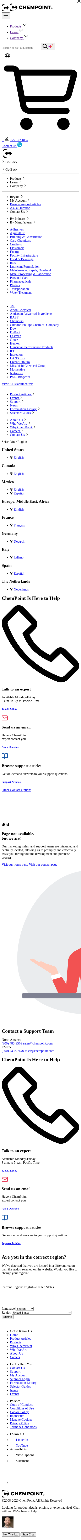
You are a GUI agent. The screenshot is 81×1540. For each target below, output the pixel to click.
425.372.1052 (19, 140)
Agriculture (17, 233)
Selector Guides (20, 1386)
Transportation (19, 289)
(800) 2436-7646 (13, 1051)
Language (8, 1308)
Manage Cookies (21, 1419)
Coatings (16, 244)
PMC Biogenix (20, 377)
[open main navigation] (6, 15)
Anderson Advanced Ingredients (31, 313)
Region (6, 1312)
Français (19, 525)
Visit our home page (15, 864)
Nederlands (21, 589)
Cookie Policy (19, 1412)
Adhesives (17, 229)
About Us (16, 1353)
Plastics (15, 285)
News (14, 1390)
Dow (13, 328)
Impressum (17, 1416)
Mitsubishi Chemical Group (28, 365)
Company (17, 38)
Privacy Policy (19, 1423)
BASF (14, 317)
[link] (19, 1439)
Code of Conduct (21, 1404)
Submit (7, 1316)
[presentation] (22, 1455)
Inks (13, 263)
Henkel (15, 343)
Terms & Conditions (23, 1427)
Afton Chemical (20, 310)
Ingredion (16, 354)
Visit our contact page (43, 864)
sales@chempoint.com (38, 1043)
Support (15, 1371)
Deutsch (19, 541)
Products (16, 26)
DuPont (15, 332)
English (19, 457)
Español (19, 493)
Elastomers (17, 248)
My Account (18, 1375)
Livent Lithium (20, 362)
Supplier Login (20, 1379)
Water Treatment (21, 292)
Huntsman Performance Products (31, 347)
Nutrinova (16, 373)
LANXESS (17, 358)
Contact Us (17, 1368)
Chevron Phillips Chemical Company (34, 325)
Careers (15, 1357)
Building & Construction (26, 237)
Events (14, 1394)
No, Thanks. (10, 1534)
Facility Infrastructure (24, 255)
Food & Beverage (21, 259)
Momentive (17, 369)
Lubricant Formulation (24, 266)
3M (12, 306)
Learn (14, 32)
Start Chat (28, 1534)
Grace (14, 339)
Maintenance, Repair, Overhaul (30, 270)
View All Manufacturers (17, 384)
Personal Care (19, 277)
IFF (12, 351)
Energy (15, 251)
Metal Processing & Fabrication (30, 274)
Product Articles (20, 1338)
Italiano (18, 557)
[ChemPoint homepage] (6, 10)
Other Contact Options (16, 790)
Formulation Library (23, 1382)
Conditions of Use (22, 1408)
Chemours (16, 321)
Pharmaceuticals (20, 281)
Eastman (15, 336)
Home (14, 1335)
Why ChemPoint (21, 1346)
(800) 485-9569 (12, 1043)
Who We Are (18, 1349)
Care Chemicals (20, 240)
